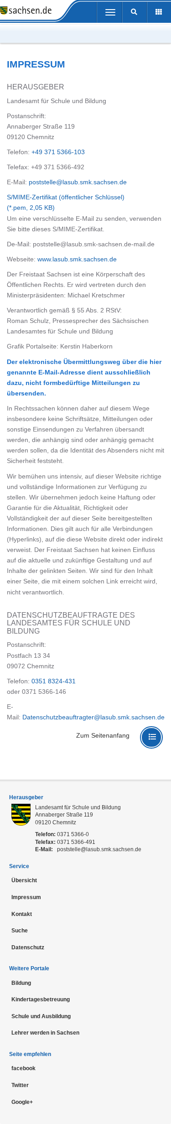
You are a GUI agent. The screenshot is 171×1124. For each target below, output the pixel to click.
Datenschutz (27, 947)
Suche (19, 930)
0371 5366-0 (73, 834)
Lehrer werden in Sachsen (45, 1033)
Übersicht (24, 880)
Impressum (26, 897)
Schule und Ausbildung (41, 1016)
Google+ (22, 1102)
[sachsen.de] (26, 11)
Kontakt (21, 914)
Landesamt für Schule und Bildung (78, 807)
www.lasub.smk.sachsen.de (77, 259)
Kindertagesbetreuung (40, 999)
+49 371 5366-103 (58, 152)
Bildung (21, 983)
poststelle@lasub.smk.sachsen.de (78, 182)
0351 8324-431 (53, 681)
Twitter (20, 1085)
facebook (23, 1068)
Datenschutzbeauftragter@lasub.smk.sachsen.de (93, 717)
